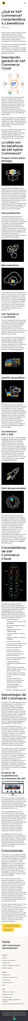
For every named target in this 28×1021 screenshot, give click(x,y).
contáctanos (21, 541)
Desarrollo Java (6, 963)
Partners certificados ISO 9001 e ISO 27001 (13, 1003)
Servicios (4, 957)
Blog (3, 985)
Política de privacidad (7, 994)
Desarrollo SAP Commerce (8, 960)
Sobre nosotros (6, 974)
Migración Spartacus (7, 968)
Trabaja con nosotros (7, 982)
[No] (26, 1015)
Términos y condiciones (8, 992)
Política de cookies (7, 997)
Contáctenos (7, 929)
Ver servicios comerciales (11, 925)
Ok (14, 1018)
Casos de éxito (6, 980)
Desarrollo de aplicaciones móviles (11, 965)
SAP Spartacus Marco (17, 349)
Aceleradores (5, 439)
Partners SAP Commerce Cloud (10, 977)
